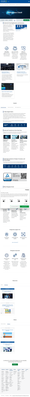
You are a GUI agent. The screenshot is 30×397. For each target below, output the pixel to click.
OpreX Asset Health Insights (7, 91)
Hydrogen (3, 379)
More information (14, 242)
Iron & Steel (3, 386)
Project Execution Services (11, 377)
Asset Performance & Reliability (7, 377)
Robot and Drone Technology (19, 386)
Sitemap (11, 395)
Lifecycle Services (11, 379)
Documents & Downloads (15, 371)
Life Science (11, 380)
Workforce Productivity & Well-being (7, 372)
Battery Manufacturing (3, 389)
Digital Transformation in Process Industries (7, 330)
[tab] (3, 107)
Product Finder (22, 375)
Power (2, 376)
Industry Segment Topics (19, 375)
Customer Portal (23, 376)
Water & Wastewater (3, 387)
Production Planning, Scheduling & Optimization (7, 387)
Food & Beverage (3, 383)
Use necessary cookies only (15, 206)
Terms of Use (2, 395)
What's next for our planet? (19, 373)
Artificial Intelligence (19, 383)
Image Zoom (17, 30)
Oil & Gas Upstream (3, 371)
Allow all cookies (24, 206)
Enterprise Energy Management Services (6, 72)
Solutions (7, 369)
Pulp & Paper (3, 385)
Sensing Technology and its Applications (19, 388)
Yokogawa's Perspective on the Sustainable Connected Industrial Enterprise (7, 305)
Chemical (3, 375)
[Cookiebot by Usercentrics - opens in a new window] (25, 189)
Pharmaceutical (3, 382)
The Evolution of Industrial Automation (7, 344)
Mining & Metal (3, 381)
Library (15, 369)
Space (2, 391)
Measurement (11, 374)
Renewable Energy (3, 378)
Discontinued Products (11, 386)
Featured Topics (6, 4)
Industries (3, 369)
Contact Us (15, 364)
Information (11, 372)
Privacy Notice (7, 395)
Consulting (11, 375)
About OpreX (19, 377)
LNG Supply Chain (3, 374)
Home (3, 4)
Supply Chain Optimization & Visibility (7, 385)
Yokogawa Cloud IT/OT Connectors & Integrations (22, 72)
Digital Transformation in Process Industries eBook (7, 291)
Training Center (23, 373)
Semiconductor (3, 390)
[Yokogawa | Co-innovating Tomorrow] (4, 2)
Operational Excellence (7, 378)
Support (23, 369)
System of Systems (19, 378)
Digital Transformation (12, 4)
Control (10, 373)
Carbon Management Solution (7, 390)
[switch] (11, 201)
